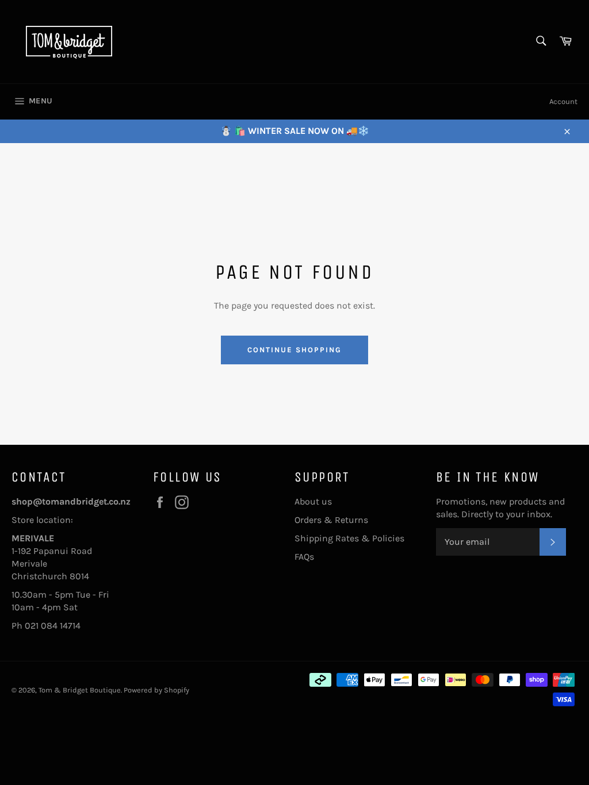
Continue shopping (294, 349)
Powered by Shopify (156, 690)
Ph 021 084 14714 (46, 625)
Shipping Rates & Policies (349, 538)
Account (563, 101)
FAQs (304, 556)
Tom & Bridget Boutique (80, 690)
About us (313, 501)
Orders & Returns (331, 519)
